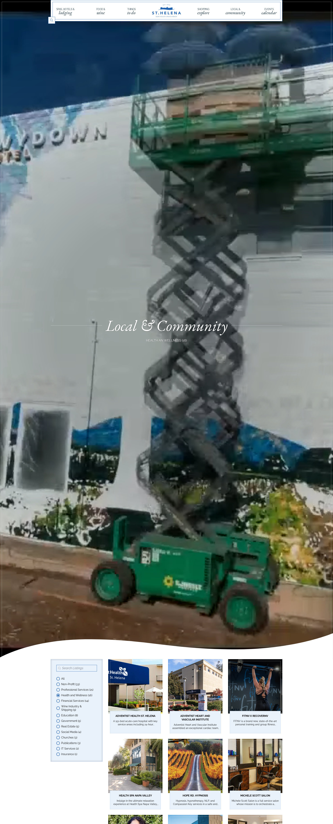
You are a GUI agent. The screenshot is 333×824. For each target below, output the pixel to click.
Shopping (203, 11)
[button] (76, 678)
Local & (235, 11)
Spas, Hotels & (65, 11)
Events (269, 11)
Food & (100, 11)
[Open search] (51, 20)
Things (131, 11)
